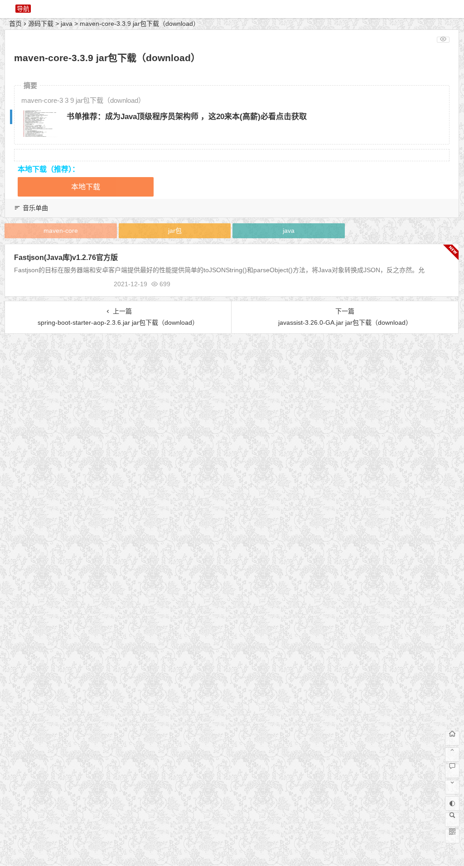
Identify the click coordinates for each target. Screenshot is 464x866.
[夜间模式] (452, 803)
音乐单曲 (35, 208)
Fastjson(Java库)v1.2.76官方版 (66, 257)
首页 (15, 23)
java (66, 23)
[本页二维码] (452, 836)
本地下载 (85, 187)
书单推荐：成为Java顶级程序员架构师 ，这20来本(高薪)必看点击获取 (187, 116)
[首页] (452, 738)
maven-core (61, 230)
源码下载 (40, 23)
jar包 (175, 230)
